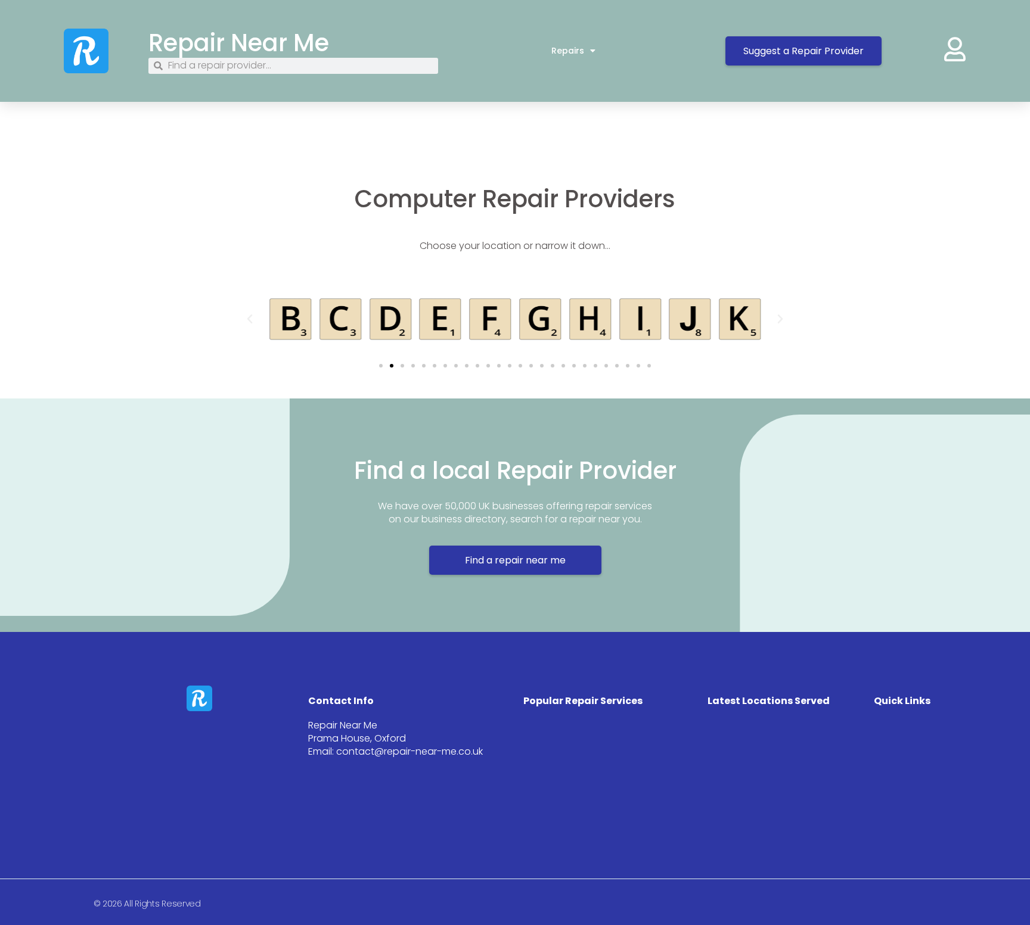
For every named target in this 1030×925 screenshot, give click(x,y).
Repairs (567, 50)
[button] (250, 319)
